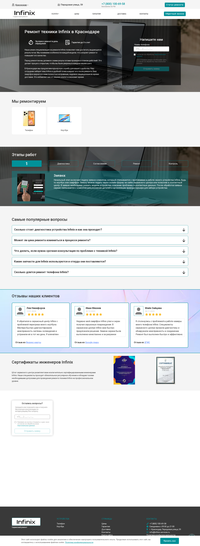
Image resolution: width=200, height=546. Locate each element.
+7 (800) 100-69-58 (113, 3)
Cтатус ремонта (174, 5)
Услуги (54, 14)
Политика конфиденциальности (79, 542)
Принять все (170, 541)
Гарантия (96, 14)
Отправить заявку (151, 69)
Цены (76, 14)
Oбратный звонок (174, 14)
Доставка (121, 14)
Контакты (144, 14)
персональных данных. (26, 426)
